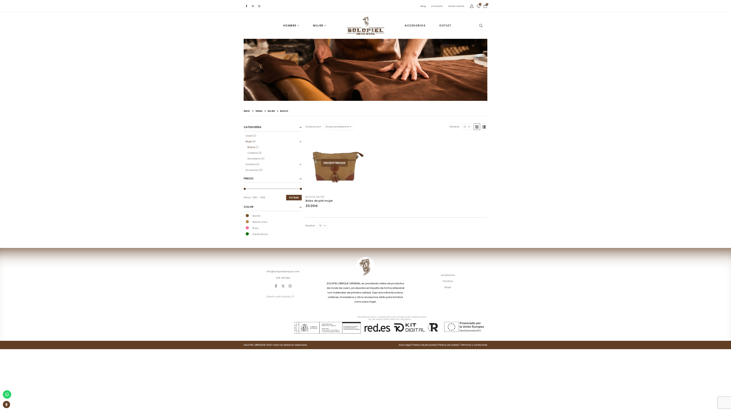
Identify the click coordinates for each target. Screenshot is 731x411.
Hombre (289, 25)
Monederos (253, 158)
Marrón (247, 215)
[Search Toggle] (481, 25)
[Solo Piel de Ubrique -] (365, 25)
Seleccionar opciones (357, 140)
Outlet (445, 25)
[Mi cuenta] (472, 6)
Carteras (252, 153)
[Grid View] (477, 126)
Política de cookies (448, 344)
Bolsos (310, 197)
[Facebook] (246, 6)
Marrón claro (247, 221)
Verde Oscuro (247, 234)
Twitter (283, 286)
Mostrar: (455, 126)
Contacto (437, 6)
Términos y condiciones (473, 344)
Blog (423, 6)
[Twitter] (252, 6)
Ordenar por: (314, 126)
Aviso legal (405, 344)
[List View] (484, 126)
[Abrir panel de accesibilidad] (6, 404)
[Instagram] (259, 6)
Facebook (276, 286)
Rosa (247, 227)
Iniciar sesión (456, 6)
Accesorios (415, 25)
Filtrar (294, 197)
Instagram (290, 286)
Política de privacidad (425, 344)
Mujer (318, 25)
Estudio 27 (288, 296)
